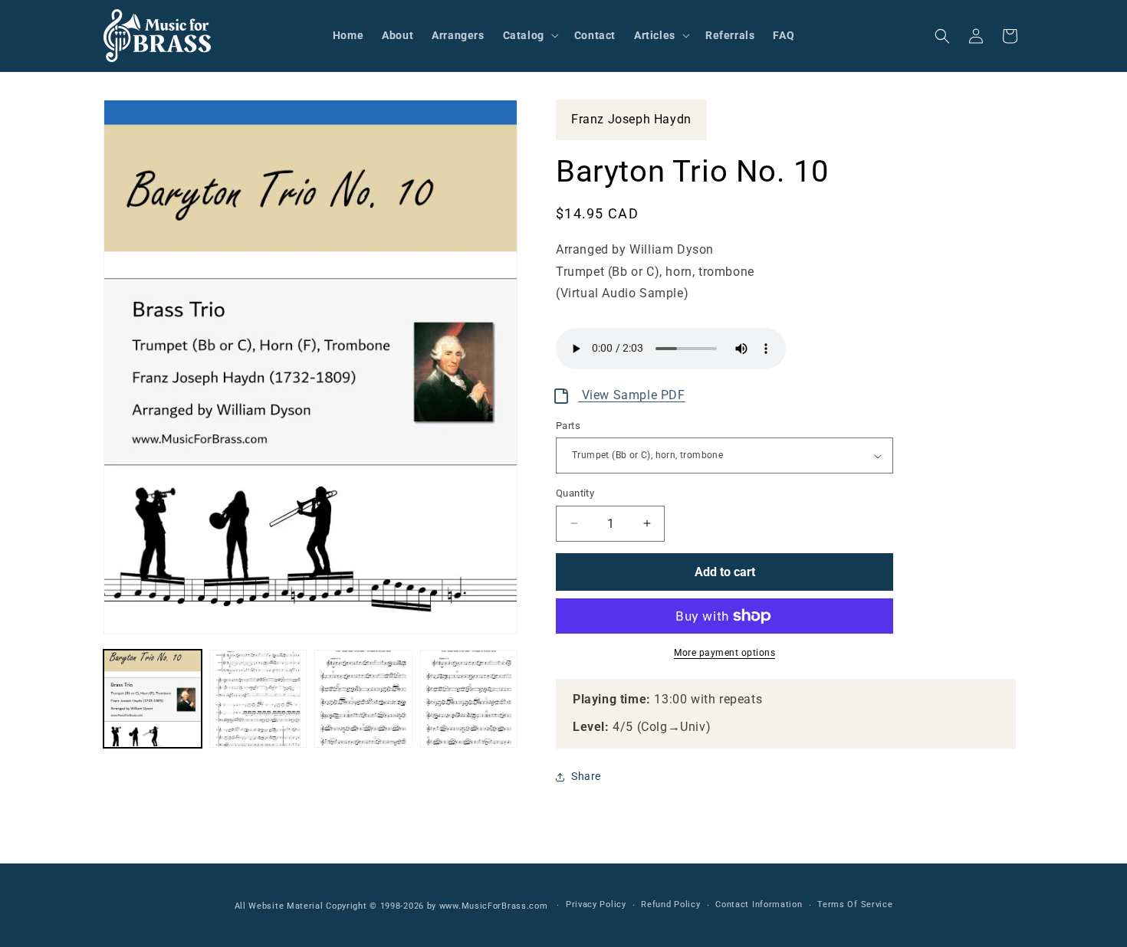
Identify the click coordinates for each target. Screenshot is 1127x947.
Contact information (758, 904)
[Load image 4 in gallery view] (469, 699)
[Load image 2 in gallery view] (258, 699)
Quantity (575, 493)
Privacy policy (596, 904)
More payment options (724, 652)
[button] (529, 35)
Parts (568, 425)
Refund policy (670, 904)
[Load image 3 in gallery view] (363, 699)
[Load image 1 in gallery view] (153, 699)
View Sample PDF (631, 395)
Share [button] (586, 776)
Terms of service (854, 904)
